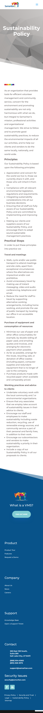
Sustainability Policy (21, 698)
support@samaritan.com (21, 668)
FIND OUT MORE (21, 514)
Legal (7, 698)
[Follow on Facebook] (7, 687)
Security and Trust (26, 695)
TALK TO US (21, 45)
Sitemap (8, 700)
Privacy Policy (10, 695)
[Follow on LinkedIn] (12, 687)
